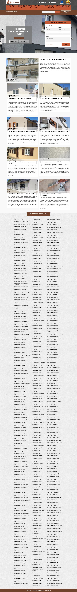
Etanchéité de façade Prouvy (19, 406)
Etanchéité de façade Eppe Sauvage (37, 479)
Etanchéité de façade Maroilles (20, 550)
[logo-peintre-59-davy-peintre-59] (13, 2)
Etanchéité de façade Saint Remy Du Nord (22, 292)
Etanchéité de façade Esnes (36, 461)
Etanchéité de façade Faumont (36, 440)
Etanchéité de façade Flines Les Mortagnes (38, 416)
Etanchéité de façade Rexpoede (20, 365)
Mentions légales (48, 590)
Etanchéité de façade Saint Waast (20, 281)
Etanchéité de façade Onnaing (20, 450)
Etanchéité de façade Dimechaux (37, 517)
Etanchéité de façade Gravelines (37, 360)
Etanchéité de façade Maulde (20, 533)
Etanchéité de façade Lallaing (36, 271)
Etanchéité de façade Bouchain (53, 281)
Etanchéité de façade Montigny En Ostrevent (22, 500)
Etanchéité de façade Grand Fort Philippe (38, 362)
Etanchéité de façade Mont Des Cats (54, 580)
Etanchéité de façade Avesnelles (53, 370)
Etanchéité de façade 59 (25, 6)
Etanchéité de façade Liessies (36, 240)
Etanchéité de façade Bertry (52, 307)
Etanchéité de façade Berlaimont (53, 317)
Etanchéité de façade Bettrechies (53, 304)
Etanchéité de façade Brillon (52, 253)
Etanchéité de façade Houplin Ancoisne (38, 291)
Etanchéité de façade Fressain (36, 391)
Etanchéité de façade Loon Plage (37, 221)
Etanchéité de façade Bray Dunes (53, 258)
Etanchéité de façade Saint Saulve (20, 289)
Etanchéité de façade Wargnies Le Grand (54, 510)
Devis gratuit (13, 41)
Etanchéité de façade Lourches (36, 217)
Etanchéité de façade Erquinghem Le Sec (38, 474)
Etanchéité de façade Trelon (52, 450)
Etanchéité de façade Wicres (52, 541)
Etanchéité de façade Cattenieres (37, 577)
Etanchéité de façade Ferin (36, 430)
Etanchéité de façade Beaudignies (53, 338)
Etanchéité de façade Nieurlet (20, 471)
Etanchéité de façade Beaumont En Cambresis (55, 334)
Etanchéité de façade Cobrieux (36, 557)
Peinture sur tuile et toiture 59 (52, 6)
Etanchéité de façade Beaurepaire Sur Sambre (54, 331)
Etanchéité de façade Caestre (53, 237)
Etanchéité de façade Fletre (36, 419)
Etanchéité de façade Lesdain (36, 250)
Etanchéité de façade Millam (19, 520)
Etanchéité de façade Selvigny (20, 260)
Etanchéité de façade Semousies (20, 257)
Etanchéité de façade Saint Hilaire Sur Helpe (22, 310)
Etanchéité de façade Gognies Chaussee (38, 375)
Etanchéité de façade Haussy (36, 333)
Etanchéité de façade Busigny (53, 240)
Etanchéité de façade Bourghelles (53, 274)
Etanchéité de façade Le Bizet (53, 565)
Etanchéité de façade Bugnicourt (53, 242)
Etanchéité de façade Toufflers (53, 445)
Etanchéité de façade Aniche (52, 414)
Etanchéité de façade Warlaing (53, 515)
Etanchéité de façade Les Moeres (20, 516)
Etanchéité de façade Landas (36, 268)
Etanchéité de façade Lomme (36, 227)
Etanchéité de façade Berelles (53, 322)
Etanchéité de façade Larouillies (37, 263)
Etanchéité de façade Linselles (36, 232)
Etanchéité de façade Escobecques (37, 463)
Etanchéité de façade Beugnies (53, 302)
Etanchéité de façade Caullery (36, 573)
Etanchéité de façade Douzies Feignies (54, 575)
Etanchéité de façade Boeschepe (53, 287)
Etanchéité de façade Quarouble (20, 399)
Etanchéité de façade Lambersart (37, 273)
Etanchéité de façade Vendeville (53, 463)
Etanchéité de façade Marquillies (20, 541)
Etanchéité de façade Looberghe (37, 222)
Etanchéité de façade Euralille (53, 585)
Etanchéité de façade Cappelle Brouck (54, 219)
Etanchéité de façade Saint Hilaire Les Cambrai (21, 308)
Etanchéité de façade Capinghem (53, 224)
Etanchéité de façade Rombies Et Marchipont (22, 355)
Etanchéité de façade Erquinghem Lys (38, 473)
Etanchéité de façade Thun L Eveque (54, 437)
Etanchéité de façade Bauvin (52, 346)
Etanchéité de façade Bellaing (53, 325)
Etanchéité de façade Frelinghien (37, 396)
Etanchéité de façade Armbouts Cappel (54, 401)
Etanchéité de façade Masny (19, 539)
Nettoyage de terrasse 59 (40, 7)
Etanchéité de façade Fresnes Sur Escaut (38, 393)
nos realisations (19, 38)
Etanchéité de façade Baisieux (53, 359)
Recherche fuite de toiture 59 (20, 6)
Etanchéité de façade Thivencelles (53, 434)
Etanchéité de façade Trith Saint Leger (54, 453)
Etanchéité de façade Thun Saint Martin (54, 440)
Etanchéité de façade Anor (52, 409)
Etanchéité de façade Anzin (52, 404)
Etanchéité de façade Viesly (52, 471)
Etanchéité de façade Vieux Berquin (54, 473)
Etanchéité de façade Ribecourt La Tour (21, 363)
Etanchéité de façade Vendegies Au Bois (54, 460)
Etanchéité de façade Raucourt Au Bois (21, 373)
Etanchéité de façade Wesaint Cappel (54, 539)
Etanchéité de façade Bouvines (53, 260)
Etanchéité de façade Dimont (36, 512)
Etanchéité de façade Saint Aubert (20, 318)
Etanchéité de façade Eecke (36, 494)
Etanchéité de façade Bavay (52, 347)
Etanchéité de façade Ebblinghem (37, 502)
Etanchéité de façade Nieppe (19, 476)
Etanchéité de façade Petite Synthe (20, 430)
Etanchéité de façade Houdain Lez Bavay (38, 292)
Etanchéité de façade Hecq (36, 323)
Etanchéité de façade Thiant (52, 430)
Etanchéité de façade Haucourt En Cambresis (39, 336)
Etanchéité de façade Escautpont (37, 465)
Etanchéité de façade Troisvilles (53, 455)
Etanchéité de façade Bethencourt (53, 309)
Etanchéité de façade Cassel (36, 580)
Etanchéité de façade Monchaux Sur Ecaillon (22, 513)
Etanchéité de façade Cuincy (36, 528)
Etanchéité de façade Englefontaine (37, 486)
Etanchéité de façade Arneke (52, 398)
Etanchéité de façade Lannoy (36, 265)
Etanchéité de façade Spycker (20, 236)
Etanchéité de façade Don (52, 560)
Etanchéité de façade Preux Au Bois (20, 409)
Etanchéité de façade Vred (52, 494)
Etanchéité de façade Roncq (19, 350)
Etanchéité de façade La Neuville (20, 481)
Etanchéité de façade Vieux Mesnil (53, 476)
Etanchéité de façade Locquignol (37, 229)
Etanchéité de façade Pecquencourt (21, 435)
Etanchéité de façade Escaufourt (53, 427)
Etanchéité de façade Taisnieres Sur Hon (21, 221)
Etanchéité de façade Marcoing (20, 565)
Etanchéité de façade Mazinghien (20, 531)
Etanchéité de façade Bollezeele (53, 284)
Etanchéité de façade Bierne (52, 294)
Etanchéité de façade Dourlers (36, 507)
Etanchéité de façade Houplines (37, 289)
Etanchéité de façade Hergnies (36, 318)
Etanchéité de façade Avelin (52, 375)
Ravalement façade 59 (9, 6)
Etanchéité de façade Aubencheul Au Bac (54, 391)
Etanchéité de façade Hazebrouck (37, 325)
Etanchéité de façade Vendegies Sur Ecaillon (55, 461)
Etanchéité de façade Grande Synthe (37, 365)
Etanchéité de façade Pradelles (20, 414)
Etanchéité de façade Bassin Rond (53, 564)
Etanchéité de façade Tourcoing (53, 447)
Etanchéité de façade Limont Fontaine (38, 234)
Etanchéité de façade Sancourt (20, 275)
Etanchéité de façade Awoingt (53, 365)
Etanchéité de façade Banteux (53, 354)
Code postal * (60, 27)
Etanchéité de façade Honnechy (37, 299)
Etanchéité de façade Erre (36, 471)
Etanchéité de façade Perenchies (20, 433)
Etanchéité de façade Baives (52, 357)
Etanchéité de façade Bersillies (53, 310)
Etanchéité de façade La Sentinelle (20, 255)
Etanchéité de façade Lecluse (36, 258)
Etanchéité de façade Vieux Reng (53, 478)
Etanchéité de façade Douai (36, 515)
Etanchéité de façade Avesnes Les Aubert (54, 367)
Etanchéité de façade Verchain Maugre (54, 465)
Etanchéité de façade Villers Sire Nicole (54, 491)
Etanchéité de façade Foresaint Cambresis (38, 404)
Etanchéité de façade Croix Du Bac (53, 570)
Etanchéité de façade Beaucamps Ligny (54, 339)
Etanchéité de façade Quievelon (20, 391)
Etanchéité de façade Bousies (52, 271)
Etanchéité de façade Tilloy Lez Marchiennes (55, 442)
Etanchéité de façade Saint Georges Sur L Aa (22, 311)
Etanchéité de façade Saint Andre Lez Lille (22, 319)
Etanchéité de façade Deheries (36, 523)
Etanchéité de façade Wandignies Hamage (55, 507)
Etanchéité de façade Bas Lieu (53, 349)
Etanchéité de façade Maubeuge (20, 534)
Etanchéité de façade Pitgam (19, 424)
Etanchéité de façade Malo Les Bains (21, 567)
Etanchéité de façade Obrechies (20, 458)
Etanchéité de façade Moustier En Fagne (21, 494)
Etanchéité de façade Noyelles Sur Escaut (21, 464)
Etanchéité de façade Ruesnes (20, 331)
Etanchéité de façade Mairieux (20, 568)
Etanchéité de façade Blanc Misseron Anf (54, 567)
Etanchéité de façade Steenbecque (20, 232)
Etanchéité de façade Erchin (36, 478)
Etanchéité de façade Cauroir (36, 572)
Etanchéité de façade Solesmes (20, 244)
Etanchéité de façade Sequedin (20, 252)
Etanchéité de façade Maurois (20, 536)
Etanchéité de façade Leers (36, 253)
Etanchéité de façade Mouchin (20, 495)
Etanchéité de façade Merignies (20, 526)
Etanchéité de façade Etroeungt (37, 447)
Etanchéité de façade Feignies (36, 435)
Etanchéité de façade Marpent (20, 549)
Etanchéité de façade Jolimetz (36, 274)
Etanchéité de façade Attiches (53, 393)
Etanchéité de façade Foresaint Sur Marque (38, 403)
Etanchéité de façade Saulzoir (20, 265)
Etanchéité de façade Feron (36, 429)
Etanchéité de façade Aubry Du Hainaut (54, 385)
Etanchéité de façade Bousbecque (53, 273)
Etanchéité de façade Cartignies (37, 583)
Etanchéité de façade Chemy (36, 564)
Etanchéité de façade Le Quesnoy (20, 394)
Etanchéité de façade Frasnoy (36, 395)
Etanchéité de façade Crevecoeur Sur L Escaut (39, 538)
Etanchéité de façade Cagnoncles (53, 234)
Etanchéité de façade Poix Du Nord (20, 422)
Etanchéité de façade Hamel (36, 348)
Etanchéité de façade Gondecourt (37, 372)
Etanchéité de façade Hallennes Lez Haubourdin (37, 352)
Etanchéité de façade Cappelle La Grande (54, 221)
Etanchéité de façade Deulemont (37, 518)
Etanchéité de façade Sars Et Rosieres (21, 273)
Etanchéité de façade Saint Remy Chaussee (22, 291)
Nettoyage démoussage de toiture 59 (46, 6)
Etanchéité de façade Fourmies (37, 398)
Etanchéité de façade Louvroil (20, 578)
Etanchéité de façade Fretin (36, 388)
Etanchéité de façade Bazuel (52, 341)
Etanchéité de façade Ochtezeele (20, 456)
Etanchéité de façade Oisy (19, 451)
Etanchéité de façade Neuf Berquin (20, 490)
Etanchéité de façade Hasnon (36, 341)
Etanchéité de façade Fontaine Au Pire (38, 408)
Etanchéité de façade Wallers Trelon (54, 500)
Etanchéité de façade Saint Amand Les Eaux (22, 321)
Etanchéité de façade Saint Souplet (20, 287)
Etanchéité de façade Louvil (19, 581)
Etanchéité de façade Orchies (20, 446)
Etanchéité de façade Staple (19, 234)
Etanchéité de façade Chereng (36, 562)
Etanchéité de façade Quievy (19, 386)
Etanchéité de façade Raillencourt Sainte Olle (22, 383)
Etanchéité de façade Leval (36, 245)
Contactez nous (24, 41)
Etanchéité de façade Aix (52, 421)
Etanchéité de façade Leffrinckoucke (37, 252)
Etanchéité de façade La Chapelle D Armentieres (37, 570)
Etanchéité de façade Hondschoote (37, 302)
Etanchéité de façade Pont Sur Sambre (21, 417)
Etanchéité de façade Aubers (52, 390)
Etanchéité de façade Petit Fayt (20, 425)
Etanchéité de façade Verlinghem (53, 466)
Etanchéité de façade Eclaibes (36, 497)
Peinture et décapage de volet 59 (58, 6)
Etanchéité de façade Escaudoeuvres (37, 466)
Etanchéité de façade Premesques (20, 411)
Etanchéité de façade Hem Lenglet (37, 317)
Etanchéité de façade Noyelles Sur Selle (21, 461)
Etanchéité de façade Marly (19, 552)
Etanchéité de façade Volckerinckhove (54, 492)
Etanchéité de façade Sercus (19, 245)
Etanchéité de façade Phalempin (20, 427)
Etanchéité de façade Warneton (53, 517)
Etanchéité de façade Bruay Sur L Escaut (54, 250)
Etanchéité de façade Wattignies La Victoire (55, 525)
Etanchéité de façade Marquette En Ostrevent (21, 545)
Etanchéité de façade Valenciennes (53, 458)
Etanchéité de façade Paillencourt (20, 437)
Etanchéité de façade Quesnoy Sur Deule (21, 393)
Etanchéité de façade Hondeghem (37, 304)
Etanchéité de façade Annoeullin (53, 408)
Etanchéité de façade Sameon (20, 278)
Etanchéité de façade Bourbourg (53, 276)
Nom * (47, 27)
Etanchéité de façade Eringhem (37, 476)
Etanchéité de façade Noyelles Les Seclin (21, 466)
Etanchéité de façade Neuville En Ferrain (21, 484)
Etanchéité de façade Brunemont (53, 245)
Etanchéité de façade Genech (36, 385)
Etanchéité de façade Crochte (36, 536)
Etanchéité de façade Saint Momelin (21, 299)
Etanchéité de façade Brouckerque (53, 255)
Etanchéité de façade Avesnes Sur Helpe (54, 372)
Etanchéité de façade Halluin (36, 354)
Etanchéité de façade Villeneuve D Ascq (54, 416)
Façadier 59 (68, 6)
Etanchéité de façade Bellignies (53, 323)
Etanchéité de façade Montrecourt (20, 502)
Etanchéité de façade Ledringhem (37, 255)
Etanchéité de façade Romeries (20, 354)
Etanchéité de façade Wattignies (53, 523)
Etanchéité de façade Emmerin (37, 487)
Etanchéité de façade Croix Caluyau (37, 535)
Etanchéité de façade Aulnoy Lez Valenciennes (55, 378)
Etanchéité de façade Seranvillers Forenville (22, 250)
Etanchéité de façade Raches (19, 388)
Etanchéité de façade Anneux (52, 411)
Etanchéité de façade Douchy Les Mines (38, 510)
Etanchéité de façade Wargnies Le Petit (54, 512)
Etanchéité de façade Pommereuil (20, 420)
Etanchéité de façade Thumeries (53, 435)
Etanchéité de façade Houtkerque (37, 287)
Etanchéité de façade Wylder (52, 552)
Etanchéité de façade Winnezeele (53, 547)
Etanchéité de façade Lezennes (37, 242)
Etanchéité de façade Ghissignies (37, 383)
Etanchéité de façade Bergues (53, 320)
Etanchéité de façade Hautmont (37, 331)
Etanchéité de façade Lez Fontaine (37, 248)
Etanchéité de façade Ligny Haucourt (37, 237)
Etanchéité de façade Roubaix (20, 344)
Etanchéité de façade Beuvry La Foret (54, 299)
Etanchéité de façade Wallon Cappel (54, 502)
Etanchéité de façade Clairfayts (37, 559)
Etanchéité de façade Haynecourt (37, 328)
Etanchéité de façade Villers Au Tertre (54, 481)
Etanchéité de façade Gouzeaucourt (37, 367)
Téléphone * (60, 31)
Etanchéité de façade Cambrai (53, 235)
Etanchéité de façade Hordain (36, 297)
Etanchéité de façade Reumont (20, 368)
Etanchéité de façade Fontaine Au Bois (38, 409)
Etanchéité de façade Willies (52, 546)
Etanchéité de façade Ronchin (20, 352)
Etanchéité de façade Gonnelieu (37, 370)
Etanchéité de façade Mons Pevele (20, 507)
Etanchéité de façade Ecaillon (36, 500)
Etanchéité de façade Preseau (20, 412)
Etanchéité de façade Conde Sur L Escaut (38, 551)
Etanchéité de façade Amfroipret (53, 417)
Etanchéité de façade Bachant (53, 364)
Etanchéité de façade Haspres (36, 338)
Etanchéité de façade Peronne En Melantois (22, 432)
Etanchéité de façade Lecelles (36, 260)
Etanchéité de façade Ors (19, 443)
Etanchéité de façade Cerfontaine (37, 567)
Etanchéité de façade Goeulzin (36, 378)
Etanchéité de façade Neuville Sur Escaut (21, 479)
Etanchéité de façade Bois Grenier (53, 286)
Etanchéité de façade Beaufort (53, 336)
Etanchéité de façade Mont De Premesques (55, 583)
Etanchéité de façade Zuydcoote (53, 557)
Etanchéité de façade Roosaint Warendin (21, 349)
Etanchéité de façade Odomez (20, 453)
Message (47, 36)
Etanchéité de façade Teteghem (53, 429)
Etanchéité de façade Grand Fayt (37, 364)
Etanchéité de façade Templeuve (20, 219)
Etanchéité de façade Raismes (20, 378)
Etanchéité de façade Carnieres (53, 217)
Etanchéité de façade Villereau (53, 479)
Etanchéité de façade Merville (20, 523)
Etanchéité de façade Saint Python (20, 294)
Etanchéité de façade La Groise (37, 359)
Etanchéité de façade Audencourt (53, 380)
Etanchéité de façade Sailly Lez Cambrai (21, 329)
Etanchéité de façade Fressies (36, 390)
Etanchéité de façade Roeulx (19, 357)
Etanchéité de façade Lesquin (36, 247)
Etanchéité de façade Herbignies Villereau (54, 578)
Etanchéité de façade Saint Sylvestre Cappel (22, 286)
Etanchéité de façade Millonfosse (20, 518)
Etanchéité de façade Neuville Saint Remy (21, 482)
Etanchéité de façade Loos (36, 219)
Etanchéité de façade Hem (36, 315)
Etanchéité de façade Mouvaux (20, 492)
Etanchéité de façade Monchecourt (20, 508)
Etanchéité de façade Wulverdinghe (54, 551)
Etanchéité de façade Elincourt (36, 491)
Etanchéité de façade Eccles (36, 499)
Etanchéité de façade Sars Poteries (20, 270)
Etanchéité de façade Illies (36, 286)
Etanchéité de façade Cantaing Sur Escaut (54, 227)
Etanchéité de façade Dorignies (53, 572)
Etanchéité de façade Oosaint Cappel (21, 448)
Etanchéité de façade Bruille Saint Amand (54, 247)
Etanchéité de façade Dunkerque (37, 504)
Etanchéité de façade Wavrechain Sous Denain (54, 529)
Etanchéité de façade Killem (36, 276)
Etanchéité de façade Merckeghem (20, 528)
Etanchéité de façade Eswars (36, 450)
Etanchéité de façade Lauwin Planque (38, 261)
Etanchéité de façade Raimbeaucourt (21, 381)
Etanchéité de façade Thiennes (53, 432)
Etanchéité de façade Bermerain (53, 318)
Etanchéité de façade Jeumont (36, 278)
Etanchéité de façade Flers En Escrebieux (38, 422)
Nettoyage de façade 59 (30, 6)
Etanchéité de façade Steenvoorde (20, 229)
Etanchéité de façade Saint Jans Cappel (21, 305)
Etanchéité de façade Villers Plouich (53, 487)
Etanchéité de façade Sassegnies (20, 268)
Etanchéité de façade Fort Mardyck (37, 401)
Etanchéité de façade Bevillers (53, 297)
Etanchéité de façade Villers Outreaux (54, 486)
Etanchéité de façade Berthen (53, 312)
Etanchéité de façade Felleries (36, 434)
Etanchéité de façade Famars (36, 442)
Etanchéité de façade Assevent (53, 395)
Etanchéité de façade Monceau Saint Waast (22, 515)
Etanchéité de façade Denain (36, 520)
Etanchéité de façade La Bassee (53, 344)
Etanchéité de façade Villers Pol (53, 489)
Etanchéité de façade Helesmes (37, 322)
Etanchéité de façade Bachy (52, 362)
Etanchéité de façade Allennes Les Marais (54, 419)
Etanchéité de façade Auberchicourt (54, 388)
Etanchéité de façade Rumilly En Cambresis (22, 334)
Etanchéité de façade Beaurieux (53, 328)
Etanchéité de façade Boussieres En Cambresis (55, 266)
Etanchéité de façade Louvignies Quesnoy (21, 583)
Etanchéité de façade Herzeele (37, 309)
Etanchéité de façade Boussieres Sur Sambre (55, 265)
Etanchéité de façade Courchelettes (37, 544)
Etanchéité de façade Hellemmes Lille (38, 320)
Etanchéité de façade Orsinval (20, 445)
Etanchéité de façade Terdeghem (20, 218)
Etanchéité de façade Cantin (52, 229)
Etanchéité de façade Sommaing (20, 237)
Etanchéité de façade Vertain (52, 468)
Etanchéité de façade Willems (53, 544)
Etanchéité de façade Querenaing (20, 396)
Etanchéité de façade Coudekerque (37, 549)
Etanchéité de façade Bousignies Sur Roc (54, 268)
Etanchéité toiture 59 (14, 6)
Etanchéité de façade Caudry (36, 575)
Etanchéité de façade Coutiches (37, 543)
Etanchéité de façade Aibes (52, 422)
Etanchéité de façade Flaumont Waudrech (38, 421)
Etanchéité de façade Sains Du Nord (21, 323)
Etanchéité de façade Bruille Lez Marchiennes (55, 248)
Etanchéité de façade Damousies (37, 525)
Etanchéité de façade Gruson (36, 357)
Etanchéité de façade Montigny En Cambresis (22, 503)
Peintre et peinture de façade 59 (63, 6)
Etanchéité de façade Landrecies (37, 266)
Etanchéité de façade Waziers (53, 534)
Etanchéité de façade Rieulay (20, 360)
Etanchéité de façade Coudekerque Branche (39, 548)
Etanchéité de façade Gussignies (37, 349)
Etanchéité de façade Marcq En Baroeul (21, 560)
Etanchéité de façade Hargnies (36, 343)
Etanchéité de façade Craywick (36, 541)
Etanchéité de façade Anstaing (53, 406)
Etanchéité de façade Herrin (36, 310)
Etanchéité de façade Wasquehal (53, 520)
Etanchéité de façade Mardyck (20, 557)
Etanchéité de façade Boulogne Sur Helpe (54, 278)
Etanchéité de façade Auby (52, 383)
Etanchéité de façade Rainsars (20, 380)
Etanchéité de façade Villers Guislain (54, 484)
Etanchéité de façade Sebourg (20, 262)
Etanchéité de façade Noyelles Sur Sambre (22, 463)
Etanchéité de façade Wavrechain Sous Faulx (55, 531)
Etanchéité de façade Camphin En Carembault (55, 232)
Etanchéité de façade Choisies (36, 561)
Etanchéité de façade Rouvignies (20, 339)
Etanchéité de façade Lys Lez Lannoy (21, 576)
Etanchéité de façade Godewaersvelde (38, 377)
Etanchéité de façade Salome (20, 276)
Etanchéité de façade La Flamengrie (37, 424)
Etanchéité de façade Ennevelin (37, 481)
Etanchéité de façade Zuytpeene (53, 559)
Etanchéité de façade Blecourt (53, 291)
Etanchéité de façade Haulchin (36, 335)
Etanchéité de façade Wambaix (53, 504)
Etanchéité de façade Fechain (36, 437)
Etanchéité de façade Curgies (36, 530)
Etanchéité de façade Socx (19, 249)
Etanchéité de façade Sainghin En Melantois (22, 324)
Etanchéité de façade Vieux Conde (53, 474)
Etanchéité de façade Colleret (36, 554)
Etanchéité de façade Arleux (52, 403)
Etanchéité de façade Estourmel (37, 455)
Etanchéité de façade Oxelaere (20, 438)
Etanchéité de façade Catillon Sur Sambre (38, 578)
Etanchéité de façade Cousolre (36, 546)
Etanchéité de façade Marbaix (20, 563)
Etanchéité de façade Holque (36, 305)
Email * (47, 31)
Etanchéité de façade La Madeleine (20, 573)
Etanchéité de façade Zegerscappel (53, 554)
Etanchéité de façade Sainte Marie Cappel (22, 303)
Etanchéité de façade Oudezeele (20, 440)
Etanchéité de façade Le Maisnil (20, 570)
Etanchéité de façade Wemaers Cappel (54, 536)
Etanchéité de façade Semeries (20, 258)
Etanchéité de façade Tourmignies (53, 448)
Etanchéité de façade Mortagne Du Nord (21, 497)
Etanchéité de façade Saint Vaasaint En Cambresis (21, 284)
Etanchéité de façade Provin (19, 401)
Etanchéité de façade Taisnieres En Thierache (22, 224)
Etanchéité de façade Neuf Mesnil (20, 487)
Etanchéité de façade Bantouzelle (53, 351)
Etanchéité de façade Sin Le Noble (20, 247)
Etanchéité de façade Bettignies (53, 305)
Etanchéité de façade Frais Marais (53, 577)
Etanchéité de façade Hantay (36, 346)
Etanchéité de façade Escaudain (37, 468)
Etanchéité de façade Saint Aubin (20, 316)
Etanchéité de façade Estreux (36, 453)
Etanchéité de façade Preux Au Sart (20, 407)
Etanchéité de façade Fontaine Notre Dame (39, 406)
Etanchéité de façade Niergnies (20, 474)
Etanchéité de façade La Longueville (37, 224)
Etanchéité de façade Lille (36, 235)
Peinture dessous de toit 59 (35, 6)
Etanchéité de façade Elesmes (36, 492)
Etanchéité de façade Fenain (36, 432)
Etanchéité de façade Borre (52, 279)
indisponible (42, 2)
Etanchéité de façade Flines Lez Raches (38, 414)
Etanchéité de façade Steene (19, 231)
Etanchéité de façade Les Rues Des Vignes (22, 336)
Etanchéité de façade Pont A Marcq (21, 419)
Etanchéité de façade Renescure (20, 367)
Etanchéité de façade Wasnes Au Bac (54, 518)
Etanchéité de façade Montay (20, 505)
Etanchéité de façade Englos (36, 484)
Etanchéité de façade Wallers (52, 499)
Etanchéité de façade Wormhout (53, 549)
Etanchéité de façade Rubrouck (20, 337)
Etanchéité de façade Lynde (19, 580)
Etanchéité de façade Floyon (36, 411)
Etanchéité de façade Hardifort (37, 344)
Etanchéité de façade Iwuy (36, 281)
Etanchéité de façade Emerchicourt (37, 489)
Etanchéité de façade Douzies (53, 573)
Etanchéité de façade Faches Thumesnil (38, 445)
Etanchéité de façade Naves (19, 489)
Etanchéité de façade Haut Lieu (37, 330)
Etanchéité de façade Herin (36, 312)
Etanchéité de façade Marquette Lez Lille (21, 547)
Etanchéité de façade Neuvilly (20, 477)
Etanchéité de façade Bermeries (53, 315)
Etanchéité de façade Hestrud (36, 307)
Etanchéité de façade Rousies (20, 342)
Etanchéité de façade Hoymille (36, 284)
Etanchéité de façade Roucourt (20, 341)
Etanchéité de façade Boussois (53, 263)
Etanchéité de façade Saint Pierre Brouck (21, 297)
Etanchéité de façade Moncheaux (20, 510)
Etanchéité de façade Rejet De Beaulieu (21, 370)
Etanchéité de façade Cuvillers (36, 531)
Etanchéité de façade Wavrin (52, 533)
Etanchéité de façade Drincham (37, 505)
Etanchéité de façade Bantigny (53, 352)
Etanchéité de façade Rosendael (20, 347)
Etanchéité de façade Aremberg (53, 562)
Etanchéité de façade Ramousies (20, 376)
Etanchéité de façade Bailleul (52, 360)
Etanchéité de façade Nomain (20, 469)
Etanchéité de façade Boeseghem (53, 289)
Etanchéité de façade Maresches (20, 555)
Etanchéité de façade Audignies (53, 377)
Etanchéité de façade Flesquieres (37, 417)
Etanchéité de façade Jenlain (36, 279)
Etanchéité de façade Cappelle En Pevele (54, 222)
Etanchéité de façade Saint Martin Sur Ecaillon (21, 302)
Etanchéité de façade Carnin (36, 585)
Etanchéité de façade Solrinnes (20, 239)
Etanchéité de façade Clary (36, 556)
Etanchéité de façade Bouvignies (53, 261)
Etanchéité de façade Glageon (36, 380)
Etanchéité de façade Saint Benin (20, 313)
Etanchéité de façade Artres (52, 396)
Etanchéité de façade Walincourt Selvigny (54, 497)
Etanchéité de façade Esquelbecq (37, 458)
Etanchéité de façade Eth (36, 448)
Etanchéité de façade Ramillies (20, 375)
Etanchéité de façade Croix (36, 533)
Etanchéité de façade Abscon (52, 424)
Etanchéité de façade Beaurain (53, 333)
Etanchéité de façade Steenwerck (20, 226)
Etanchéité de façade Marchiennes (20, 562)
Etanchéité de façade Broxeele (53, 252)
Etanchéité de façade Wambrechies (53, 505)
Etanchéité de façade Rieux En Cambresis (21, 362)
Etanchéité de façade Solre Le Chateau (21, 242)
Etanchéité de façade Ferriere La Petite (38, 427)
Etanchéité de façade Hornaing (37, 294)
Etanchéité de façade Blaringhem (53, 292)
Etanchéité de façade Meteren (20, 521)
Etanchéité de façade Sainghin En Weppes (21, 326)
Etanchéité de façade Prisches (20, 404)
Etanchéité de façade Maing (19, 575)
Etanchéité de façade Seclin (19, 263)
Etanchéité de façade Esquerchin (37, 460)
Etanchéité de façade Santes (19, 271)
